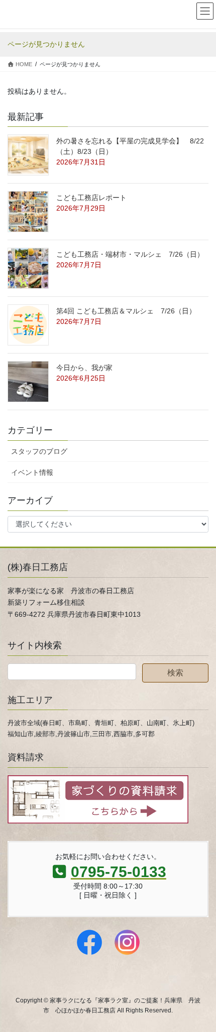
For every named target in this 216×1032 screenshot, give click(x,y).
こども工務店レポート (91, 198)
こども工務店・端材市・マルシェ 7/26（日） (130, 254)
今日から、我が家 (84, 368)
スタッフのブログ (39, 451)
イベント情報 (32, 472)
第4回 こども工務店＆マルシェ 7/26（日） (126, 311)
